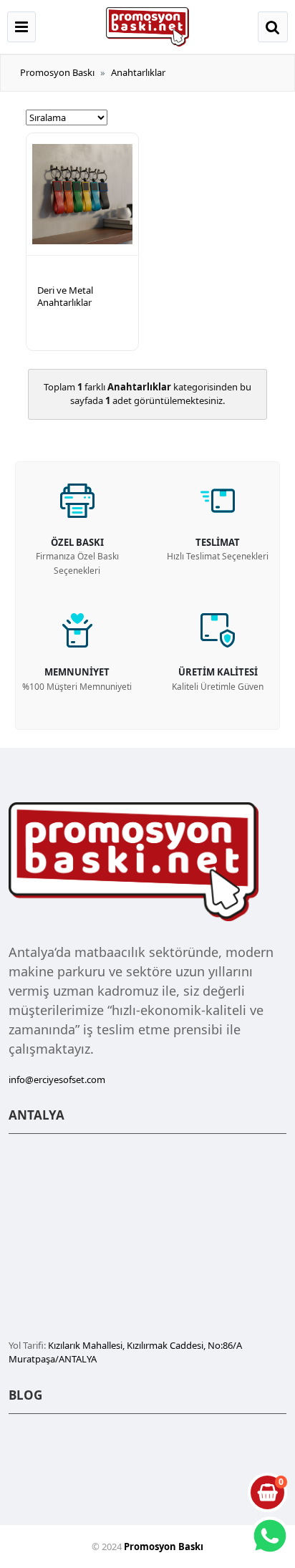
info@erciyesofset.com (57, 1079)
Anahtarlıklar (138, 72)
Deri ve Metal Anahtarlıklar (65, 296)
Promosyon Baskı (57, 72)
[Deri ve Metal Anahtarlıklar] (82, 194)
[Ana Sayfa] (147, 25)
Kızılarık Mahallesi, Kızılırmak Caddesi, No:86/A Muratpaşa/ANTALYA (125, 1352)
